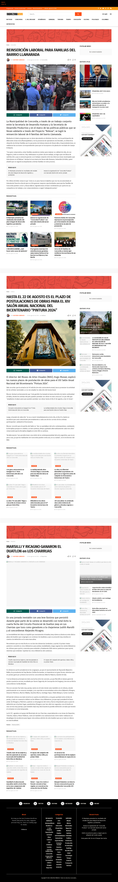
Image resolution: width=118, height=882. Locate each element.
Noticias (9, 19)
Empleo (59, 833)
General (59, 854)
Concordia (18, 19)
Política (68, 838)
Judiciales (69, 818)
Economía (59, 818)
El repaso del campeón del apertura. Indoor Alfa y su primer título (39, 755)
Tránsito (68, 860)
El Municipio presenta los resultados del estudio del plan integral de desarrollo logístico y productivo (22, 173)
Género (59, 857)
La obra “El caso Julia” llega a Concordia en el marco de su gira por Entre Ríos (16, 503)
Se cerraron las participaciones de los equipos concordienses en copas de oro (65, 755)
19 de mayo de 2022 (87, 332)
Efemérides (42, 19)
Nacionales (68, 826)
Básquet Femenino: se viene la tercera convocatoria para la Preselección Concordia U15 (64, 784)
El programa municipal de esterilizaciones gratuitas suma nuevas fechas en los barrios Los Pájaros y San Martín (39, 253)
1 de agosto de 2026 (60, 509)
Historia (58, 862)
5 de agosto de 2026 (36, 509)
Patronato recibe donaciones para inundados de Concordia (101, 356)
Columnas (105, 19)
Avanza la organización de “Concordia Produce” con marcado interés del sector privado (94, 828)
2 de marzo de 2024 (87, 85)
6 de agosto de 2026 (12, 507)
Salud (69, 853)
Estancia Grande (59, 843)
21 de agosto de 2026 (60, 228)
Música (69, 823)
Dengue (49, 865)
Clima (49, 837)
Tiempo (68, 19)
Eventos (58, 847)
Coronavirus (49, 860)
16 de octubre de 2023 (87, 582)
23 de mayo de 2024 (98, 360)
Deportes (13, 541)
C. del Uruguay (30, 19)
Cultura (86, 19)
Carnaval (52, 19)
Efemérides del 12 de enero (101, 91)
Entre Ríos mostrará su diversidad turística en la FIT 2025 (101, 610)
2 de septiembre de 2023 (99, 118)
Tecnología (68, 855)
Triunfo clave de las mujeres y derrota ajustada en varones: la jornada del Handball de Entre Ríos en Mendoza (23, 662)
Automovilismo (49, 823)
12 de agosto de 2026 (36, 478)
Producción (68, 843)
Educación (77, 19)
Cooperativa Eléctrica (49, 857)
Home (7, 45)
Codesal (49, 840)
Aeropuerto (49, 818)
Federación (58, 849)
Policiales (95, 19)
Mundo (69, 821)
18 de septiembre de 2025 (99, 614)
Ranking (68, 848)
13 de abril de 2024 (97, 375)
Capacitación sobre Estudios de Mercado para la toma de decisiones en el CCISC (101, 589)
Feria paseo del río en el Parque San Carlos (94, 838)
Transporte (68, 863)
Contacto (29, 8)
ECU (59, 821)
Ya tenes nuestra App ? (20, 8)
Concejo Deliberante (49, 850)
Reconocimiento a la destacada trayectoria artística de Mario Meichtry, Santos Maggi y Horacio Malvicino (101, 368)
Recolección (68, 850)
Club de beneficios (37, 8)
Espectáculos (59, 840)
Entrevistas (10, 24)
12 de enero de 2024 (98, 93)
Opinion (68, 833)
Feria (58, 852)
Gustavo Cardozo (19, 60)
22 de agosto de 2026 (12, 226)
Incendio (59, 864)
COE (49, 842)
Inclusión (59, 867)
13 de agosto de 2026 (12, 478)
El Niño (59, 830)
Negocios (69, 828)
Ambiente (49, 821)
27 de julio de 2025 (97, 109)
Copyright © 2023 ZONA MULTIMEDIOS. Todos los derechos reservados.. (59, 878)
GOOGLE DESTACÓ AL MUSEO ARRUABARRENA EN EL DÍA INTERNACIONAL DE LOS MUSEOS (92, 327)
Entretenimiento (60, 835)
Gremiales (59, 859)
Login (105, 14)
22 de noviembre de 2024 (99, 350)
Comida (49, 847)
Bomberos (49, 826)
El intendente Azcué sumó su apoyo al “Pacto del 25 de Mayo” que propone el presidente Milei (95, 80)
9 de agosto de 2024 (98, 594)
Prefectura (68, 840)
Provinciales (69, 845)
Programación (9, 8)
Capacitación (49, 832)
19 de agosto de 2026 (12, 790)
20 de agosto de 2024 (33, 60)
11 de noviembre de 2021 (99, 602)
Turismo (60, 19)
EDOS (59, 823)
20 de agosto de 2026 (36, 259)
